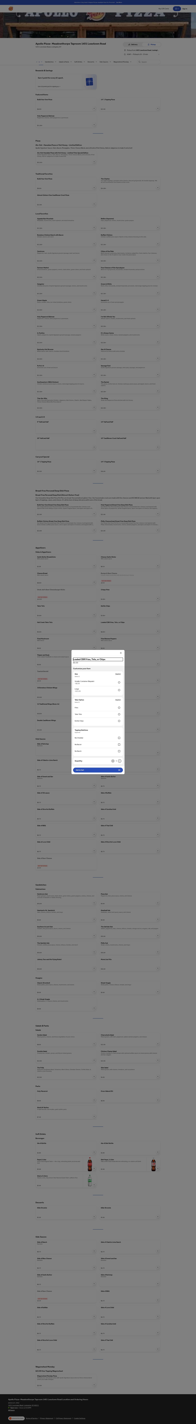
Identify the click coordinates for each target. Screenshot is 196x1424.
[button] (98, 770)
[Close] (121, 653)
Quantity (78, 761)
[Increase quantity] (119, 761)
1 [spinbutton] (116, 761)
